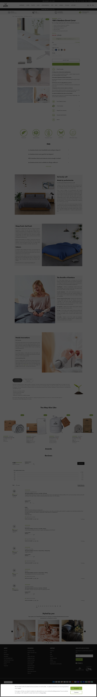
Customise (76, 692)
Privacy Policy (43, 693)
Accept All (76, 688)
